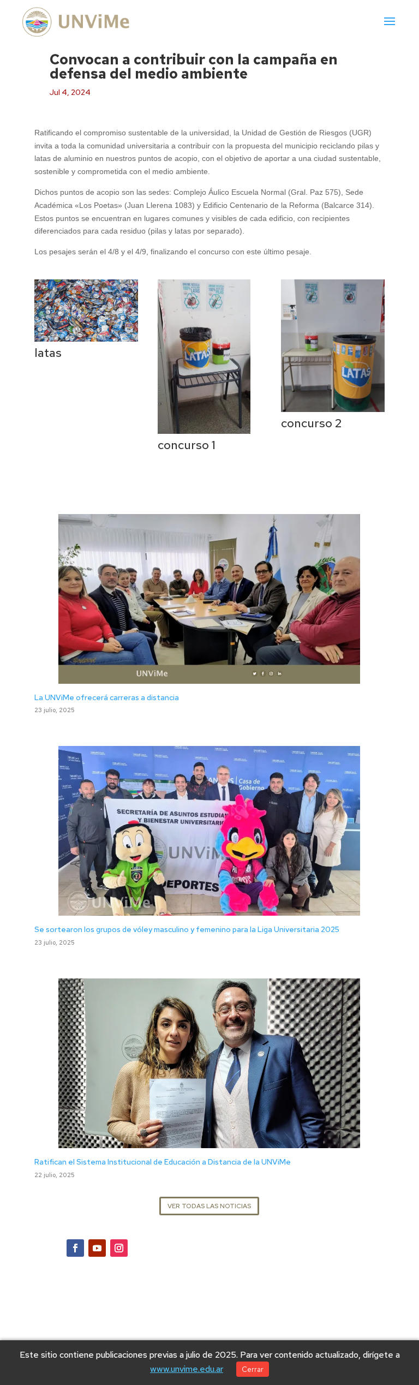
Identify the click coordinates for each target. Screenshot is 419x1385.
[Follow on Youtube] (97, 1248)
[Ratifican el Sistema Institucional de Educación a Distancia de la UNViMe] (209, 1141)
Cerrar (253, 1369)
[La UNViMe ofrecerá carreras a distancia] (209, 677)
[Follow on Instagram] (119, 1248)
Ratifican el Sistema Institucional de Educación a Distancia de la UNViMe (162, 1162)
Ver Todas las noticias (209, 1206)
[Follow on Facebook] (75, 1248)
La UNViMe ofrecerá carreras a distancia (106, 697)
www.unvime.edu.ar (186, 1369)
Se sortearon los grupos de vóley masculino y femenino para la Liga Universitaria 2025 (186, 929)
